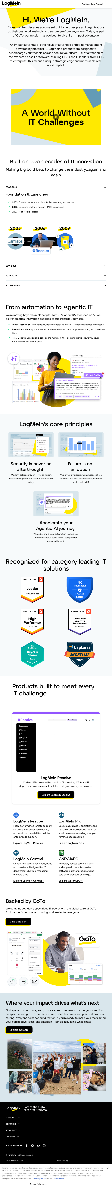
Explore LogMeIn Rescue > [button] (28, 843)
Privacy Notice (40, 1178)
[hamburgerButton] (107, 4)
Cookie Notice (58, 1178)
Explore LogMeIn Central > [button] (28, 880)
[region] (56, 1176)
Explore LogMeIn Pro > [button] (71, 843)
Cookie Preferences (38, 1184)
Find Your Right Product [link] (92, 4)
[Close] (108, 1168)
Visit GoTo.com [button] (18, 921)
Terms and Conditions (14, 1160)
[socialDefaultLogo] (26, 1145)
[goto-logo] (56, 1108)
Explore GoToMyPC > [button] (71, 880)
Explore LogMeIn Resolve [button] (56, 794)
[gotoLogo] (11, 4)
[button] (56, 117)
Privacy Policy (62, 1160)
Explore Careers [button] (19, 1029)
